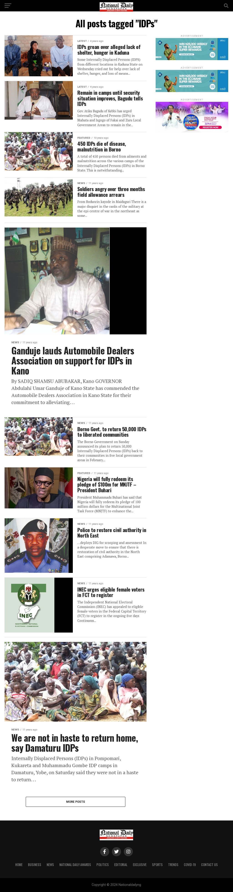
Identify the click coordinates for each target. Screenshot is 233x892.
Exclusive (140, 864)
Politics (102, 864)
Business (34, 864)
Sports (157, 864)
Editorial (120, 864)
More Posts (75, 801)
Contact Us (209, 864)
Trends (173, 864)
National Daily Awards (75, 864)
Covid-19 (190, 864)
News (50, 864)
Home (19, 864)
